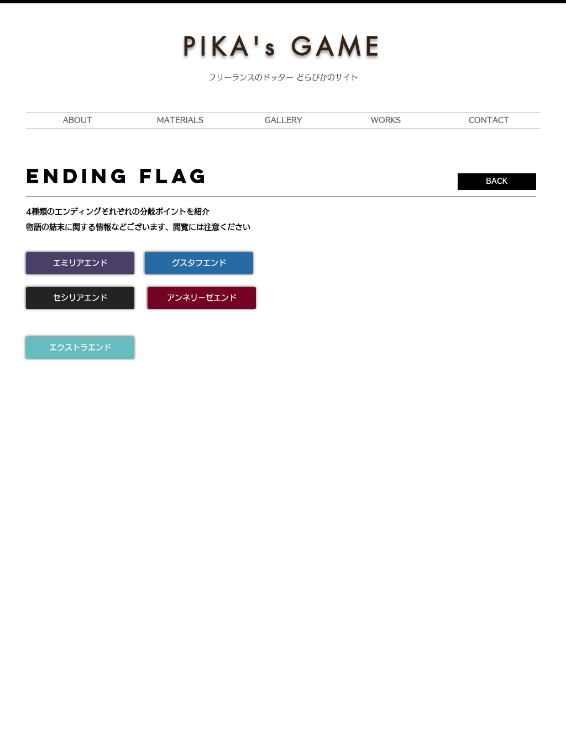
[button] (80, 263)
